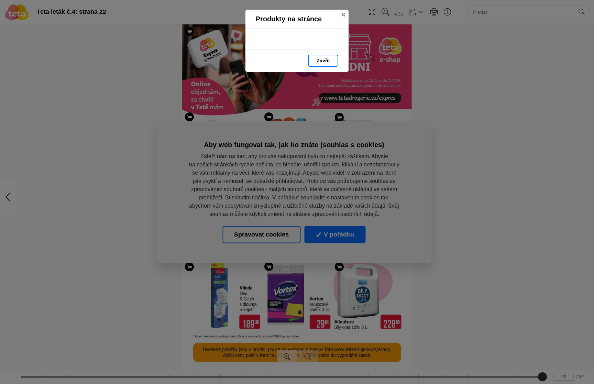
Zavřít (323, 60)
